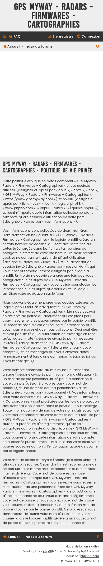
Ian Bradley (91, 547)
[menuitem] (14, 36)
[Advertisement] (51, 104)
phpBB (47, 551)
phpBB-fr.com (89, 556)
